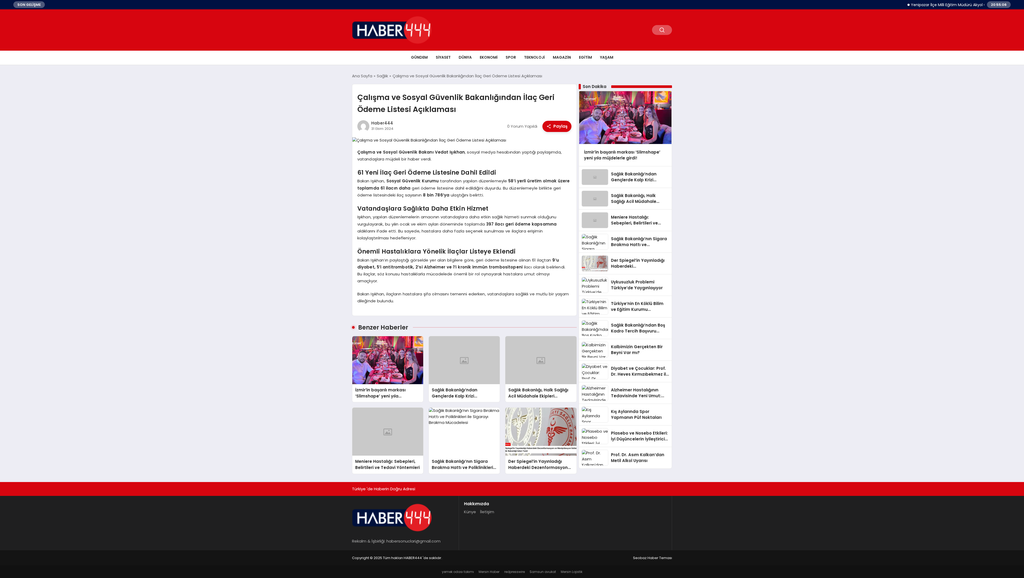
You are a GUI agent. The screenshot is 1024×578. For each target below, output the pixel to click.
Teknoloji (534, 57)
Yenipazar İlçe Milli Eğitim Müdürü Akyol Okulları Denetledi (948, 4)
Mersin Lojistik (571, 571)
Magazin (562, 57)
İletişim (487, 512)
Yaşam (606, 57)
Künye (470, 512)
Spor (511, 57)
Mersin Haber (489, 571)
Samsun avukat (543, 571)
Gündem (419, 57)
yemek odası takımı (458, 571)
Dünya (465, 57)
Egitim (585, 57)
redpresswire (514, 571)
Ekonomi (489, 57)
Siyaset (443, 57)
